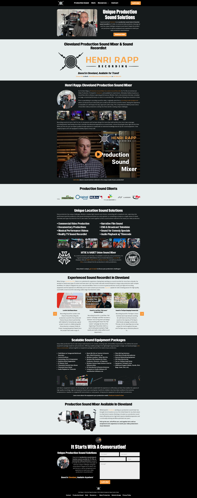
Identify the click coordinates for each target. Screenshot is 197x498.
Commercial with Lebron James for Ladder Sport (127, 311)
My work (107, 287)
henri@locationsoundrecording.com (100, 76)
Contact (114, 3)
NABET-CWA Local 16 (92, 260)
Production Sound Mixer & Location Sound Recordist (105, 91)
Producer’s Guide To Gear (116, 395)
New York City (104, 260)
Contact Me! (120, 34)
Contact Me (79, 76)
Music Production (105, 495)
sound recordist (70, 281)
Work (93, 3)
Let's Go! (135, 3)
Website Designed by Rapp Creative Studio (109, 492)
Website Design (116, 495)
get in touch (93, 269)
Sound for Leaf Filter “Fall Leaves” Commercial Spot (70, 311)
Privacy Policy (127, 495)
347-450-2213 (117, 76)
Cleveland (112, 22)
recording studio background (129, 100)
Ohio (81, 262)
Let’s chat (76, 180)
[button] (142, 314)
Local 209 (116, 258)
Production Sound (81, 3)
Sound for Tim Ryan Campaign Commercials (98, 310)
